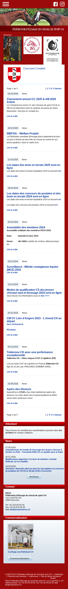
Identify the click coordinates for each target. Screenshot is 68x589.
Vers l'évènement (15, 324)
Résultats (11, 330)
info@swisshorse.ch (13, 585)
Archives (34, 476)
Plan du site (45, 576)
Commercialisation (19, 558)
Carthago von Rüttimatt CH (20, 552)
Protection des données (17, 576)
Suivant (57, 88)
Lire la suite (12, 116)
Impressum (33, 576)
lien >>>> (45, 296)
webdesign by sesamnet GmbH (56, 576)
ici (59, 171)
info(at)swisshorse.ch (20, 509)
